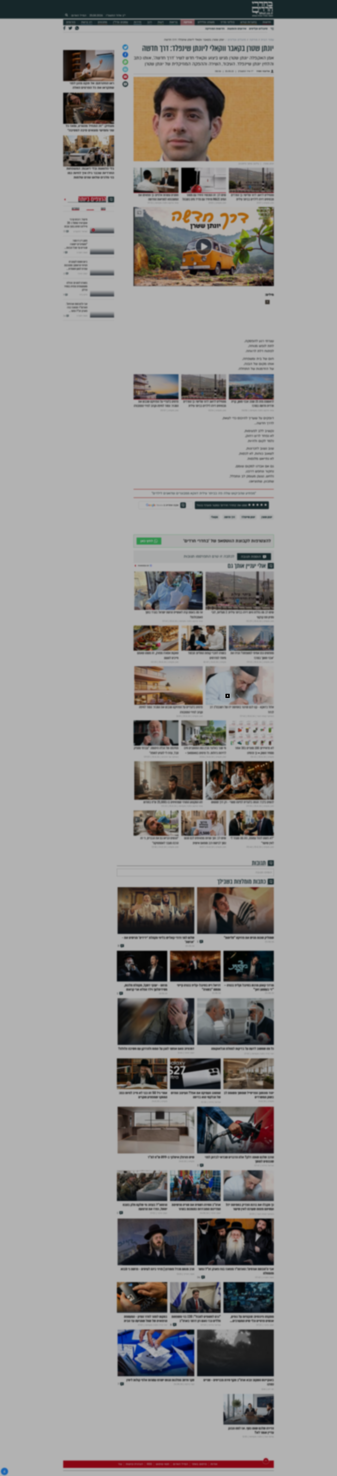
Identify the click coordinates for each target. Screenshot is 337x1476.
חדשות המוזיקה (214, 29)
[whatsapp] (125, 116)
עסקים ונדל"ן (120, 22)
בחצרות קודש (248, 22)
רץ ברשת (86, 22)
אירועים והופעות (236, 29)
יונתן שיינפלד (248, 572)
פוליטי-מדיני (227, 22)
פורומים (70, 22)
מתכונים (102, 22)
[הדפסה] (125, 124)
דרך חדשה (229, 572)
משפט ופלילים (206, 22)
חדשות (267, 22)
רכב (149, 22)
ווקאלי (214, 572)
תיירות (137, 22)
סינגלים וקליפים (258, 29)
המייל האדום (78, 15)
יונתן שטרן (266, 572)
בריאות (173, 22)
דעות (161, 22)
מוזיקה (188, 22)
